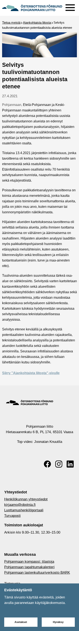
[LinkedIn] (70, 464)
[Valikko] (70, 7)
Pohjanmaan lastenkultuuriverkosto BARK (37, 573)
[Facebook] (47, 464)
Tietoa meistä (11, 22)
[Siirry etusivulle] (32, 7)
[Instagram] (58, 464)
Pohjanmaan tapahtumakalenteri (29, 567)
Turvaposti (12, 516)
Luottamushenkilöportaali (23, 510)
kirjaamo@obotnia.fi (20, 505)
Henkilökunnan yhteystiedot (26, 499)
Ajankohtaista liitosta (37, 22)
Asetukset (21, 622)
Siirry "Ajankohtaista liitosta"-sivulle (31, 373)
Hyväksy (58, 622)
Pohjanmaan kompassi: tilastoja (29, 562)
